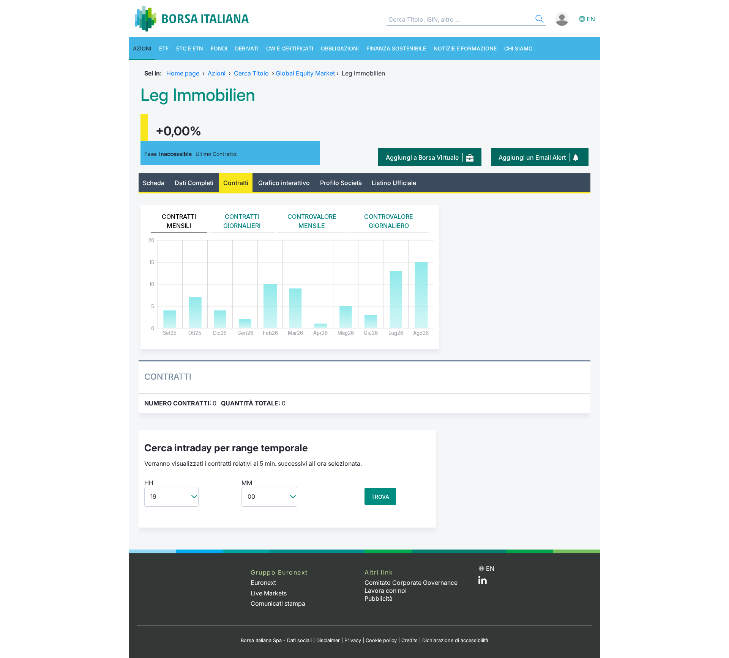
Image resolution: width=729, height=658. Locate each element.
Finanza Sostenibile (396, 48)
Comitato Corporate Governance (411, 582)
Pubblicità (378, 598)
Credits (409, 640)
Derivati (247, 48)
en (591, 19)
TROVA (380, 496)
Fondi (219, 48)
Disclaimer (328, 640)
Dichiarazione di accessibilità (455, 640)
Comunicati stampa (278, 603)
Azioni (142, 48)
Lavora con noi (385, 590)
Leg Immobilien (197, 95)
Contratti (235, 183)
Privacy (352, 640)
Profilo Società (341, 183)
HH (148, 483)
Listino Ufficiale (394, 183)
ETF (164, 48)
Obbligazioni (340, 48)
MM (246, 483)
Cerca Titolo (251, 73)
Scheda (153, 183)
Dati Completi (194, 183)
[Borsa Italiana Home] (192, 18)
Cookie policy (381, 640)
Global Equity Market (305, 73)
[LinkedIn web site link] (482, 582)
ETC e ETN (189, 48)
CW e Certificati (289, 48)
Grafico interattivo (284, 183)
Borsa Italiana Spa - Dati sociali (276, 640)
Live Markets (269, 593)
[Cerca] (538, 20)
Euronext (263, 582)
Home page (182, 73)
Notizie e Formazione (465, 48)
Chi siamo (518, 48)
